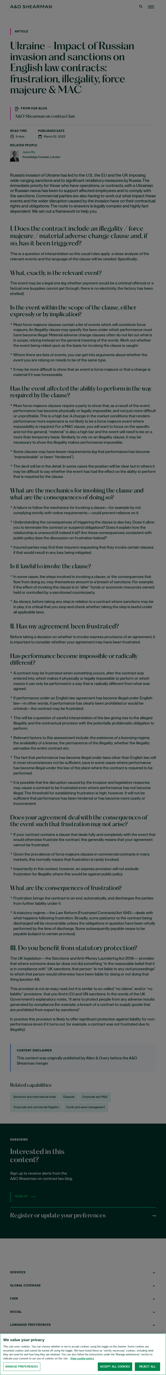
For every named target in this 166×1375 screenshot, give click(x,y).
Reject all (147, 1366)
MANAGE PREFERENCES (21, 1366)
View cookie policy (82, 1358)
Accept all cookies (115, 1366)
